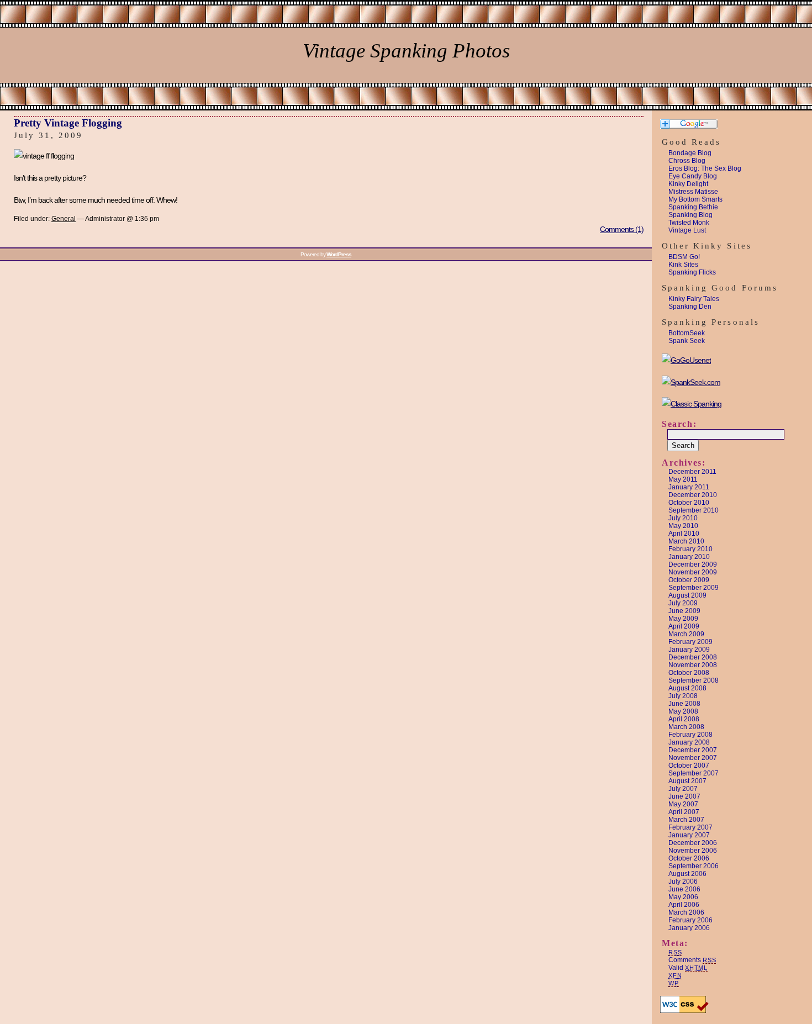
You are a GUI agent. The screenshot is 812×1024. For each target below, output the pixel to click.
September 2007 (693, 773)
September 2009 (693, 588)
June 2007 (684, 796)
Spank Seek (686, 341)
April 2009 (683, 626)
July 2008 (683, 696)
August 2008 (687, 688)
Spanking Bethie (693, 207)
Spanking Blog (690, 215)
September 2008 (693, 680)
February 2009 (690, 642)
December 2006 (692, 843)
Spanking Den (689, 306)
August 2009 (687, 595)
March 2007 (686, 820)
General (63, 219)
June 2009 (684, 611)
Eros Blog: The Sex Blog (704, 168)
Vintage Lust (687, 230)
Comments (692, 960)
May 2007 (683, 804)
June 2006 (684, 889)
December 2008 (692, 657)
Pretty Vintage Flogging (68, 123)
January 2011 (688, 487)
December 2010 (692, 495)
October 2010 (688, 502)
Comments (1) (622, 229)
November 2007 (692, 758)
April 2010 (683, 533)
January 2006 (689, 928)
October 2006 (688, 858)
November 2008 (692, 665)
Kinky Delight (688, 184)
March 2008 (686, 727)
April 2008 (683, 719)
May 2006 (683, 897)
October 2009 (688, 580)
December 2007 (692, 750)
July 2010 (683, 518)
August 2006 (687, 874)
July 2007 (683, 789)
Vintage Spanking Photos (406, 50)
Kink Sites (683, 264)
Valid (688, 968)
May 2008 (683, 711)
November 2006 (692, 850)
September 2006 (693, 866)
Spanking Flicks (692, 272)
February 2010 (690, 549)
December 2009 (692, 564)
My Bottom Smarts (695, 199)
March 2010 (686, 541)
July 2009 (683, 603)
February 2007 (690, 827)
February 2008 (690, 734)
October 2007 (688, 765)
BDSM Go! (684, 257)
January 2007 (689, 835)
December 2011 (692, 472)
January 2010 (689, 557)
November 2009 (692, 572)
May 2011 (683, 479)
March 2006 (686, 912)
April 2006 (683, 905)
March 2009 (686, 634)
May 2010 (683, 526)
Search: (679, 424)
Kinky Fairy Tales (693, 299)
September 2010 (693, 510)
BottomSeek (686, 333)
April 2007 (683, 812)
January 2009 (689, 649)
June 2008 (684, 704)
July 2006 (683, 881)
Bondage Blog (689, 153)
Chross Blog (686, 161)
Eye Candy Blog (692, 176)
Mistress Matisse (693, 192)
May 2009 (683, 618)
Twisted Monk (688, 222)
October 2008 (688, 673)
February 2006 (690, 920)
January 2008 (689, 742)
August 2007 (687, 781)
